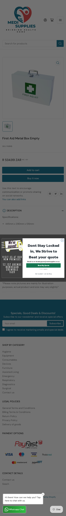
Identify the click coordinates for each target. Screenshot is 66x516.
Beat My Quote (43, 265)
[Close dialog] (62, 240)
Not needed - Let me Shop (43, 274)
